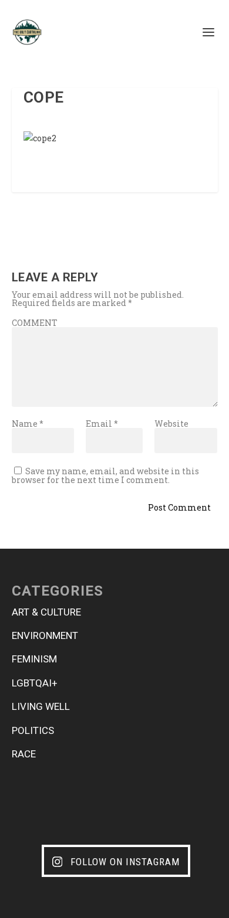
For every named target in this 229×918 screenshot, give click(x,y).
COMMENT (35, 322)
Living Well (41, 706)
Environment (45, 635)
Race (24, 754)
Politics (33, 730)
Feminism (34, 659)
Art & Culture (46, 612)
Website (171, 423)
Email (102, 423)
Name (27, 423)
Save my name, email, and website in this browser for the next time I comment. (105, 475)
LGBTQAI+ (35, 683)
